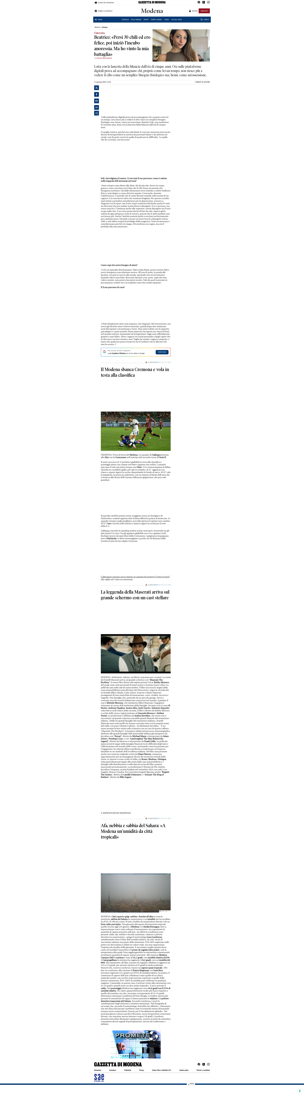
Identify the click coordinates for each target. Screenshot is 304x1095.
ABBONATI (204, 11)
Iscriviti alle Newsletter (106, 3)
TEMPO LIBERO (156, 20)
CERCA (206, 20)
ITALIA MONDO (136, 20)
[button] (136, 1044)
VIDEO (166, 20)
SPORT (146, 20)
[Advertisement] (118, 100)
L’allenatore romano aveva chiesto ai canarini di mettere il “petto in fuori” (135, 577)
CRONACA (125, 20)
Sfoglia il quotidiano (105, 11)
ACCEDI (195, 11)
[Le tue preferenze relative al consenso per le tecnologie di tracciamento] (300, 1091)
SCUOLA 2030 (176, 20)
